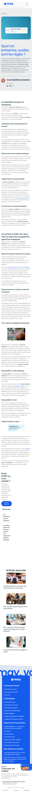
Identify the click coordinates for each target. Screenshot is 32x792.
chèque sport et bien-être (22, 198)
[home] (9, 4)
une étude (13, 143)
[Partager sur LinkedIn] (7, 86)
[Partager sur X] (10, 86)
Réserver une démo (6, 503)
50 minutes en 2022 (19, 386)
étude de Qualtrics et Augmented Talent (18, 267)
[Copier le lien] (12, 86)
